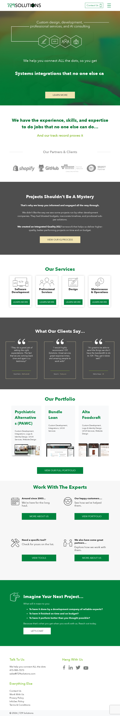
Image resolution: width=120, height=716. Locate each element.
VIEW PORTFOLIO (92, 516)
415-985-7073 (17, 670)
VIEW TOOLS (39, 558)
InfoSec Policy (17, 701)
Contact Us (92, 5)
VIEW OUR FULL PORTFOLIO (60, 470)
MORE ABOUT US (39, 516)
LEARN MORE (60, 95)
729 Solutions (24, 5)
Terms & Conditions (20, 705)
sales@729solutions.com (22, 673)
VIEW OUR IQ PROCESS (60, 239)
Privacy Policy (17, 698)
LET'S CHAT (37, 631)
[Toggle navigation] (109, 5)
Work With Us (17, 694)
